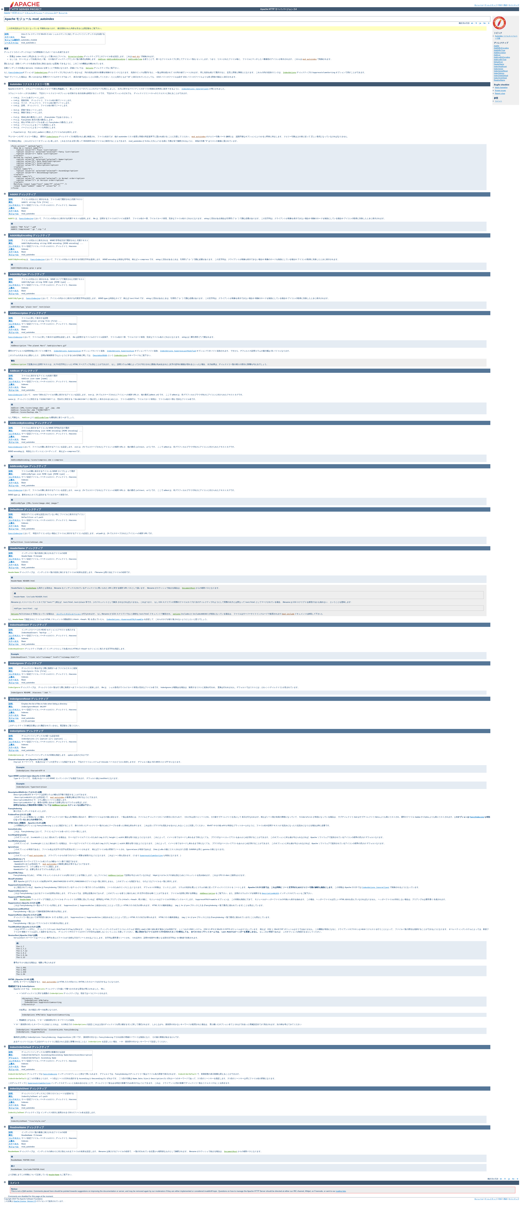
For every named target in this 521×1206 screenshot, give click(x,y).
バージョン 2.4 (50, 13)
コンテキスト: (15, 205)
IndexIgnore (498, 69)
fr (476, 23)
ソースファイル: (12, 43)
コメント (498, 101)
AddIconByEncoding (116, 59)
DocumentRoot (188, 588)
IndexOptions (40, 72)
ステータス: (10, 37)
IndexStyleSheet (500, 78)
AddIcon (102, 59)
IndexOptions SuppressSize (120, 351)
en (472, 23)
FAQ (500, 5)
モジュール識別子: (12, 40)
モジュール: (14, 214)
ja (480, 23)
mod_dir (136, 56)
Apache (7, 13)
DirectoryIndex (75, 56)
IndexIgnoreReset (501, 71)
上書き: (12, 208)
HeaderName (499, 64)
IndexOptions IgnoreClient (195, 89)
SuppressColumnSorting (151, 855)
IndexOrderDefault (501, 76)
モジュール (478, 5)
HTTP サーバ (17, 13)
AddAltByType (499, 50)
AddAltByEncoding (501, 48)
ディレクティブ (491, 5)
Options (89, 68)
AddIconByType (135, 59)
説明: (7, 34)
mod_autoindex (310, 59)
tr (489, 23)
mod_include (288, 614)
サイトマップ (514, 5)
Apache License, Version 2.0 (24, 1201)
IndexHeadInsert (500, 66)
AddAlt (496, 46)
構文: (11, 202)
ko (484, 23)
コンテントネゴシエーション (68, 614)
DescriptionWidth (100, 355)
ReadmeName (499, 80)
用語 (505, 5)
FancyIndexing (15, 72)
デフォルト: (14, 1058)
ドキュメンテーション (33, 13)
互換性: (12, 721)
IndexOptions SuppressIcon (67, 351)
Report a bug (500, 93)
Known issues (500, 90)
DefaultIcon (498, 62)
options (176, 614)
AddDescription (500, 53)
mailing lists (341, 1191)
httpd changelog (501, 87)
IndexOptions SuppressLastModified (178, 351)
